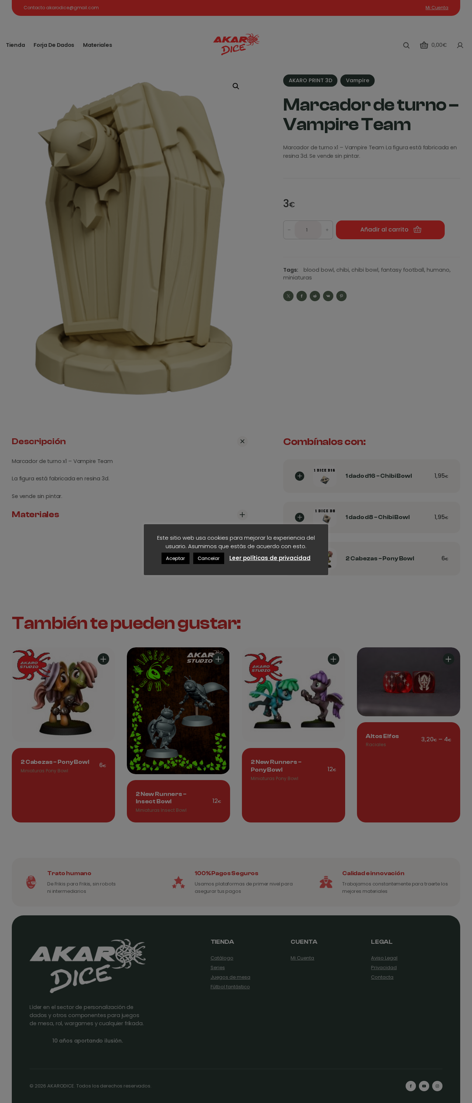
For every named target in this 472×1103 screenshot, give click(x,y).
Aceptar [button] (175, 558)
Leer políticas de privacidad (269, 558)
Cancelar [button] (209, 558)
